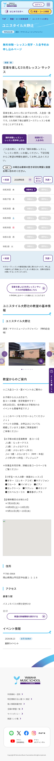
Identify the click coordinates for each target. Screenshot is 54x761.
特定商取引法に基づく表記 (18, 699)
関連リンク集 (12, 718)
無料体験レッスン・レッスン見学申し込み (14, 139)
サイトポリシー (13, 713)
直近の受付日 (38, 179)
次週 (47, 179)
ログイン (38, 4)
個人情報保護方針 (14, 703)
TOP (4, 19)
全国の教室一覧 (13, 708)
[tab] (21, 369)
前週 (7, 179)
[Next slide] (49, 354)
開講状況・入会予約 (40, 139)
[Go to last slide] (4, 354)
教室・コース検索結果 (19, 19)
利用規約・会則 (13, 694)
